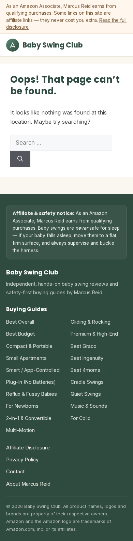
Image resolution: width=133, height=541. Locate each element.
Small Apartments (26, 358)
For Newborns (22, 406)
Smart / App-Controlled (33, 370)
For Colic (80, 418)
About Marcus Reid (28, 484)
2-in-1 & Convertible (28, 418)
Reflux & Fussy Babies (31, 394)
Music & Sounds (89, 406)
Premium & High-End (94, 334)
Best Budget (20, 334)
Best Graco (84, 346)
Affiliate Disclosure (28, 448)
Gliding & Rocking (90, 322)
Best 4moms (85, 370)
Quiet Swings (86, 394)
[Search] (20, 159)
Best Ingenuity (87, 358)
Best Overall (20, 322)
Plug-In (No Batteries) (31, 382)
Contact (15, 472)
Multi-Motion (20, 430)
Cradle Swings (87, 382)
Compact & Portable (29, 346)
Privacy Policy (22, 460)
